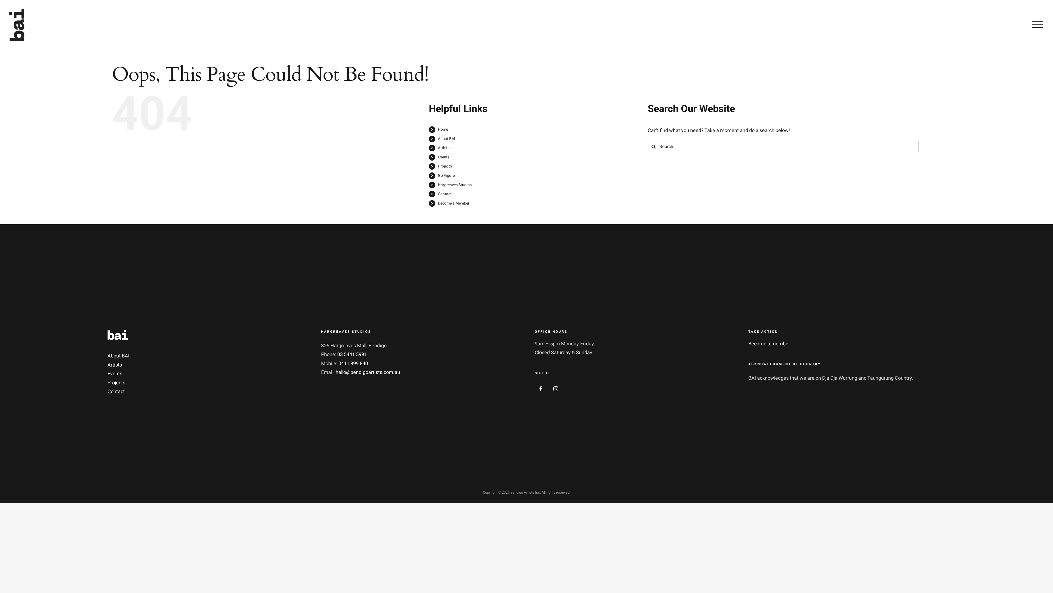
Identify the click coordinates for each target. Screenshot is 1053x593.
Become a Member (453, 203)
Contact (445, 194)
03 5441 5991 (352, 354)
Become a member (769, 344)
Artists (443, 148)
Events (443, 157)
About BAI (446, 139)
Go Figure (446, 175)
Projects (445, 166)
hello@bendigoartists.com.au (368, 372)
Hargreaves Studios (455, 185)
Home (443, 129)
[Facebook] (541, 389)
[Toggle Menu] (1037, 24)
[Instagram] (556, 389)
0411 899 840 (353, 363)
